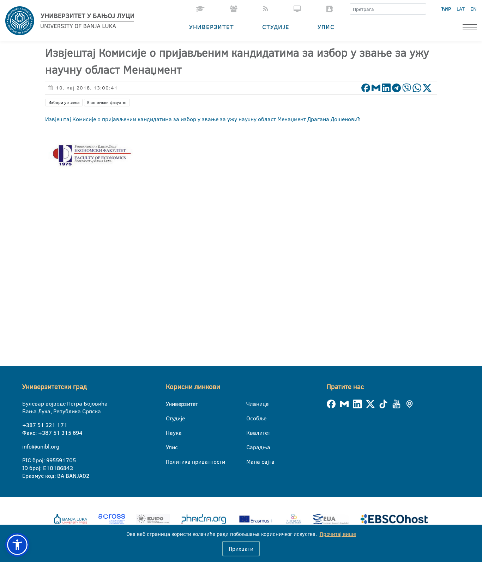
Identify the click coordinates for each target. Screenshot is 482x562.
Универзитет (211, 27)
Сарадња (250, 447)
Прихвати (241, 548)
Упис (326, 27)
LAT (461, 8)
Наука (170, 433)
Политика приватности (170, 461)
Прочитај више (338, 534)
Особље (250, 418)
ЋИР (446, 8)
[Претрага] (420, 9)
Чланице (250, 404)
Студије (275, 27)
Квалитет (250, 433)
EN (473, 8)
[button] (17, 545)
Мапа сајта (250, 461)
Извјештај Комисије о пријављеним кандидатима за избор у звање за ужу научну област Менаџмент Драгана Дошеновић (203, 119)
